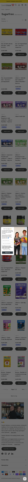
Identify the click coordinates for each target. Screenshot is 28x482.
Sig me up (7, 252)
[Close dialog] (26, 228)
